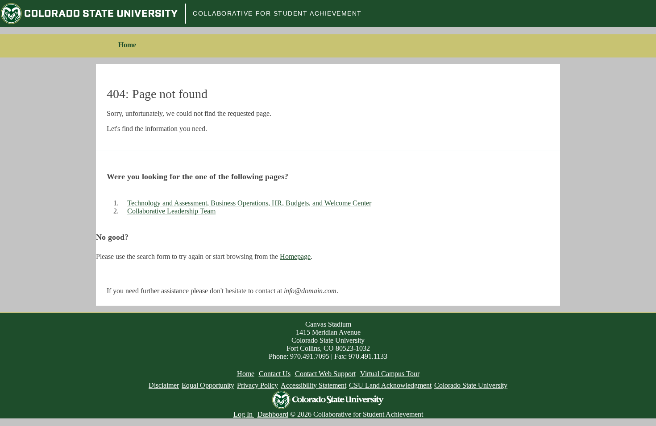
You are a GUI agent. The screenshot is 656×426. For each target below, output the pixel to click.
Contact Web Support (325, 373)
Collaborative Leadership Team (171, 211)
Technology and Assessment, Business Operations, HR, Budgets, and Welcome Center (249, 203)
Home (127, 45)
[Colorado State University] (89, 13)
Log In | (244, 414)
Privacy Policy (257, 385)
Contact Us (275, 373)
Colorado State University (470, 385)
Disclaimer (164, 385)
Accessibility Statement (313, 385)
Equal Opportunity (208, 385)
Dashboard (272, 414)
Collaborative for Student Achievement (277, 13)
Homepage (295, 256)
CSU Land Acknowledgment (390, 385)
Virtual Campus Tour (389, 373)
